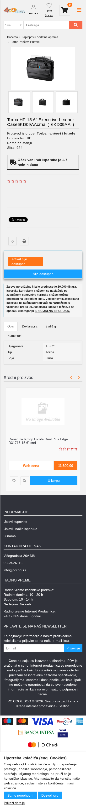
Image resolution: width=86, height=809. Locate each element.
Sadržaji (51, 326)
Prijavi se (73, 648)
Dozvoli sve (50, 795)
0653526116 (13, 563)
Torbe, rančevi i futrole (25, 42)
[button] (79, 10)
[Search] (75, 25)
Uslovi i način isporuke (20, 529)
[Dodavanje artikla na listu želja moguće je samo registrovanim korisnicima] (12, 241)
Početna (12, 37)
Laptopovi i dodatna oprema (40, 37)
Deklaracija (29, 326)
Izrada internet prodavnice (35, 706)
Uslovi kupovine (15, 522)
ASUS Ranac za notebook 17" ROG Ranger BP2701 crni (51, 441)
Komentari (14, 335)
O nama (10, 536)
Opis (10, 326)
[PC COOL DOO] (14, 10)
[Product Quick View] (34, 481)
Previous (71, 377)
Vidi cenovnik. (55, 299)
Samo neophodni (20, 795)
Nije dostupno (43, 274)
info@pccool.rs (15, 570)
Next (78, 377)
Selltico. (64, 706)
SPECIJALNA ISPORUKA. (52, 311)
